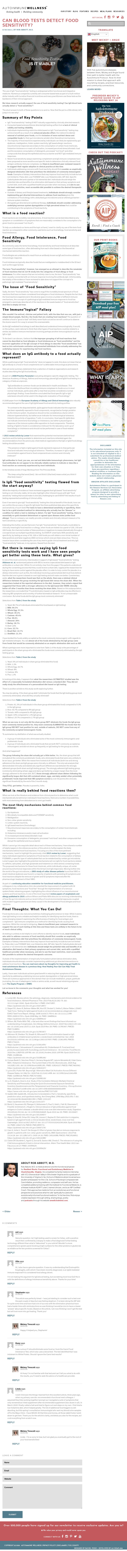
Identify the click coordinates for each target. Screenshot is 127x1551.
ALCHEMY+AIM (117, 1548)
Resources (119, 11)
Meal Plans (106, 11)
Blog (75, 11)
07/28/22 (19, 1294)
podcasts (29, 1200)
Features (84, 11)
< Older (6, 1211)
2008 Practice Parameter (23, 376)
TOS (69, 1545)
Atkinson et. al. (9, 562)
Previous (91, 257)
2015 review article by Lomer (16, 436)
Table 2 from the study (26, 600)
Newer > (77, 1211)
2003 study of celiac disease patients (48, 871)
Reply (11, 1252)
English (95, 34)
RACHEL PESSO (91, 1548)
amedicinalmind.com (59, 1200)
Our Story (66, 11)
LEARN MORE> (94, 89)
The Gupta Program (15, 984)
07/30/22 (19, 1345)
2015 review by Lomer (56, 853)
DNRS (29, 984)
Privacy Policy (49, 1545)
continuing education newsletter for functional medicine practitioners (42, 883)
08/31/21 (18, 1234)
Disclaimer (61, 1545)
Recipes (94, 11)
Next (120, 257)
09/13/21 (18, 1263)
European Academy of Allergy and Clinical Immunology (45, 401)
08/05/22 (24, 1433)
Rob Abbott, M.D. (25, 30)
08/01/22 (23, 1326)
